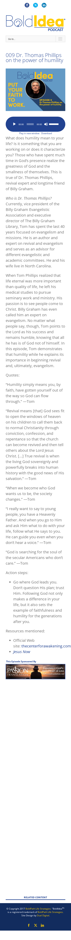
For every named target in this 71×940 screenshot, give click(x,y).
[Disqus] (35, 730)
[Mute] (46, 124)
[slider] (54, 123)
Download (46, 133)
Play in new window (29, 133)
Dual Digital (43, 915)
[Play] (14, 124)
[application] (35, 124)
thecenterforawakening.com (46, 646)
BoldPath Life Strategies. (38, 908)
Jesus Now (21, 651)
